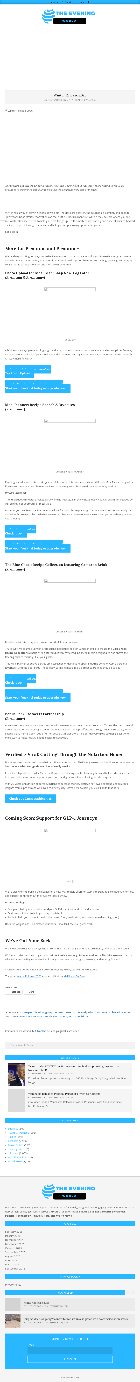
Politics (12, 1136)
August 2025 (12, 1256)
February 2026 (14, 1231)
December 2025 (14, 1240)
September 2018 (15, 1268)
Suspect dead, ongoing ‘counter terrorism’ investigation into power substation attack (78, 1012)
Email (31, 1344)
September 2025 (15, 1252)
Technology (14, 1141)
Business (13, 1128)
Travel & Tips (16, 1145)
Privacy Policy (13, 1284)
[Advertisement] (70, 60)
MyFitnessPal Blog (74, 976)
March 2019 (12, 1264)
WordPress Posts (18, 1157)
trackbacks (44, 1031)
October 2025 (13, 1248)
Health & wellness (85, 99)
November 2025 (15, 1244)
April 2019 (11, 1260)
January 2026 (12, 1235)
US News (13, 1153)
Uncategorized (16, 1149)
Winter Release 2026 (29, 976)
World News (15, 1161)
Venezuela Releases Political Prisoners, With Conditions (53, 1016)
